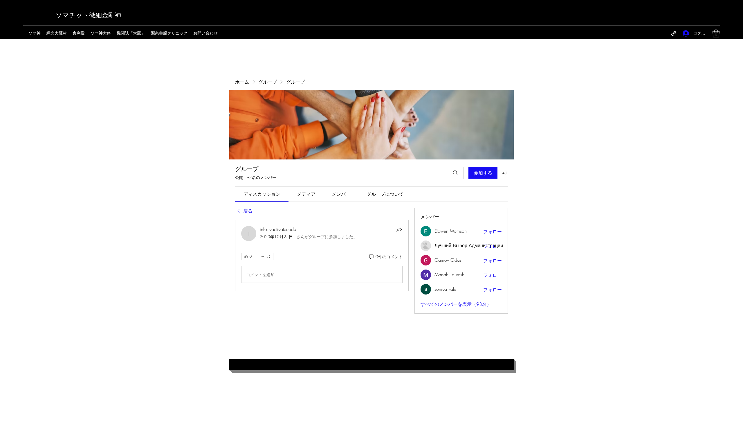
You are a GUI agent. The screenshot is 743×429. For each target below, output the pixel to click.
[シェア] (399, 229)
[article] (322, 255)
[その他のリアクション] (265, 256)
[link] (261, 194)
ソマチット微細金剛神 (88, 15)
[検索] (455, 173)
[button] (716, 33)
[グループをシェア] (504, 172)
